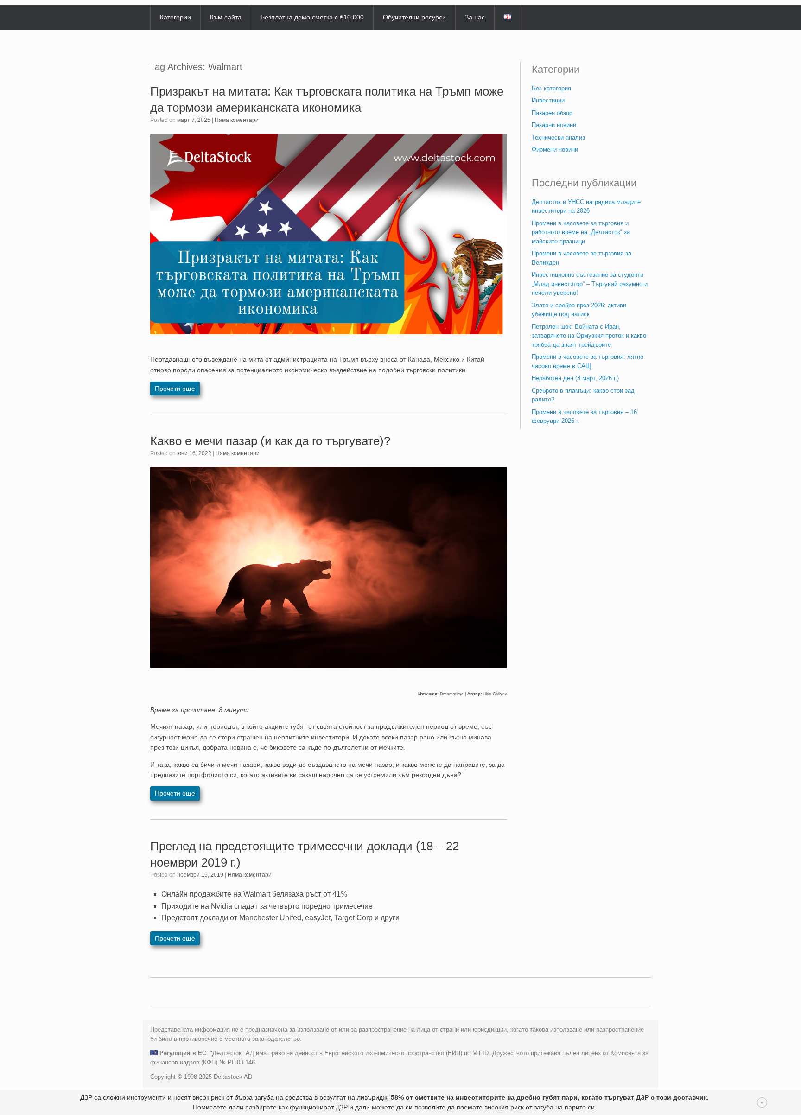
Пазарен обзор (552, 112)
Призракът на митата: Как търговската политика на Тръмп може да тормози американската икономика (326, 99)
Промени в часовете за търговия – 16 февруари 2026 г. (584, 416)
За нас (475, 17)
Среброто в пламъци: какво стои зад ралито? (583, 395)
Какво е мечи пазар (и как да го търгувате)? (270, 441)
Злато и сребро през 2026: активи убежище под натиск (579, 310)
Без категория (551, 88)
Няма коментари (237, 120)
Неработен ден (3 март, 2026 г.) (575, 378)
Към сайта (226, 17)
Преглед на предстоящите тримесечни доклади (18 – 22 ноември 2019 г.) (304, 854)
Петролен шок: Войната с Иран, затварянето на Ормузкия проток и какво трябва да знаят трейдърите (589, 335)
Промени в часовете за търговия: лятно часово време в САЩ (587, 361)
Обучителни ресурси (414, 17)
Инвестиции (548, 100)
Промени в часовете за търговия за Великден (581, 258)
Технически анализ (558, 137)
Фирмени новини (555, 149)
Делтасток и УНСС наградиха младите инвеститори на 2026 (586, 206)
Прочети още (175, 388)
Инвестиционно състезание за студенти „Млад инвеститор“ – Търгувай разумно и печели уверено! (590, 283)
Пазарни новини (554, 124)
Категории (175, 17)
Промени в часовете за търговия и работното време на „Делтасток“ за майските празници (581, 232)
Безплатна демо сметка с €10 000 (312, 17)
